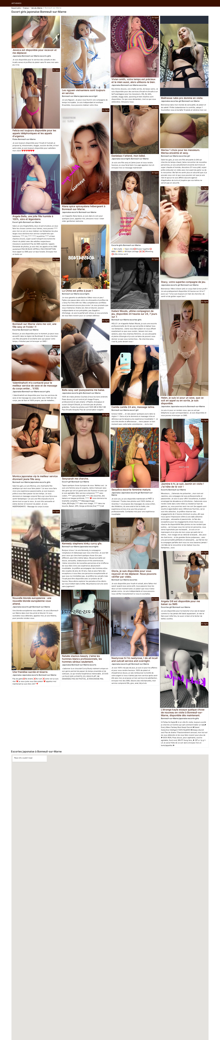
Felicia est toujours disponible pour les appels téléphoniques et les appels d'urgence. (34, 133)
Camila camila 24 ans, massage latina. (133, 407)
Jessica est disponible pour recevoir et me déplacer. (34, 51)
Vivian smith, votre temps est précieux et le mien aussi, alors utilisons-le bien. (133, 81)
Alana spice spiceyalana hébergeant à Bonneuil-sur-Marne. (83, 208)
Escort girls (16, 8)
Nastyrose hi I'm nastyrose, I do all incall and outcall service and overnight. (134, 659)
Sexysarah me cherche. (75, 478)
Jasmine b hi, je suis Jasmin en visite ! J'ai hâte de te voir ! (182, 485)
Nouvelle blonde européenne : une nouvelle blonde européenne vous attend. (31, 601)
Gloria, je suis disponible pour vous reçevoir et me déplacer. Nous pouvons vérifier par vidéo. (133, 574)
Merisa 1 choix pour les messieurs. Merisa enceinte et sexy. (180, 151)
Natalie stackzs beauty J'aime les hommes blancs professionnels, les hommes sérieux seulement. (82, 659)
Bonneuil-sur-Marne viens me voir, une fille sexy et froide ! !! (34, 325)
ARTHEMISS (16, 3)
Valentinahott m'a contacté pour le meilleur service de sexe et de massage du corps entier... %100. (34, 385)
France (26, 8)
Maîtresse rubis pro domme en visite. (182, 98)
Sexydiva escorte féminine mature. (131, 489)
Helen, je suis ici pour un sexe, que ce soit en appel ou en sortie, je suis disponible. (182, 400)
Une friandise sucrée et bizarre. (30, 671)
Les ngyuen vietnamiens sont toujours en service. (83, 92)
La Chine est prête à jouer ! (77, 290)
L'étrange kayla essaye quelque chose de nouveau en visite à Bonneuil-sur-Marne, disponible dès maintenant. (182, 712)
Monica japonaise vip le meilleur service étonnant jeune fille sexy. (35, 478)
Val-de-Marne (36, 8)
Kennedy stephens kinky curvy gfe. (82, 543)
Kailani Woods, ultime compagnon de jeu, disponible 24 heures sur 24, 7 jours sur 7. (134, 314)
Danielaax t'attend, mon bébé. (128, 155)
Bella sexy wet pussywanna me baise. (83, 390)
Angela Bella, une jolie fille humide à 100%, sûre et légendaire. (32, 218)
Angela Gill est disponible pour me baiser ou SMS (180, 603)
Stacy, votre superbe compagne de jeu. (183, 281)
